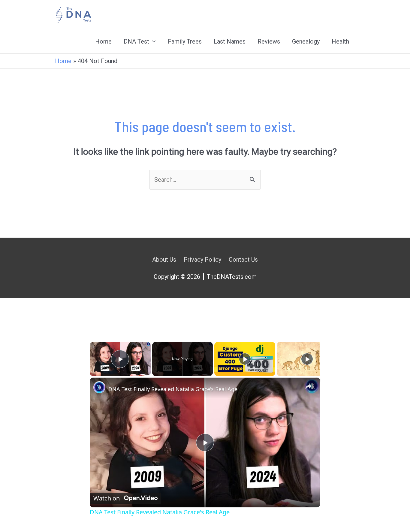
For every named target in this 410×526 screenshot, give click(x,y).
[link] (99, 387)
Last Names (230, 41)
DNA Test (136, 41)
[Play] (245, 359)
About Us (164, 259)
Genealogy (306, 41)
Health (340, 41)
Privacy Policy (202, 259)
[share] (308, 386)
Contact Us (243, 259)
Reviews (269, 41)
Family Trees (185, 41)
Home (103, 41)
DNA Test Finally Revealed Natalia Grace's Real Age (172, 389)
